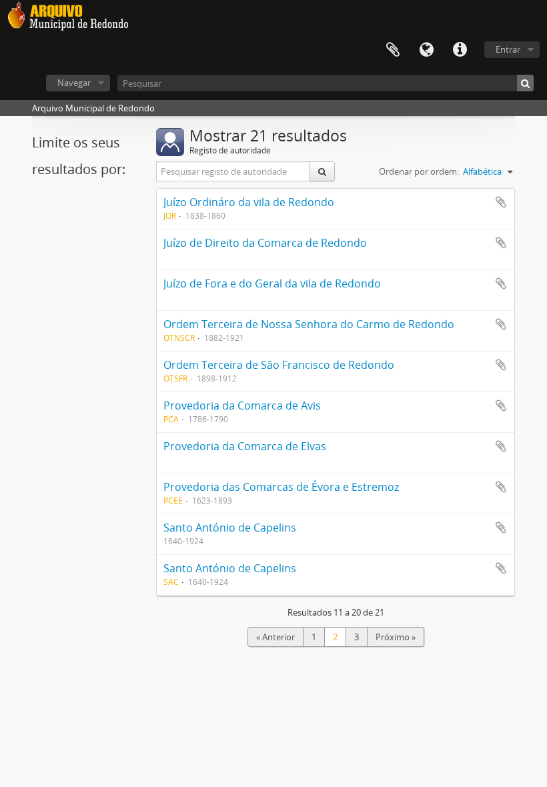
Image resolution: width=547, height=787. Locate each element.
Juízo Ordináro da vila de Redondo (248, 202)
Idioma (426, 50)
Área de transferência (393, 50)
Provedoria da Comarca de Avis (242, 405)
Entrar (508, 49)
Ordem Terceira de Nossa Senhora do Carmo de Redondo (308, 324)
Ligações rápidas (459, 50)
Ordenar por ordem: (419, 171)
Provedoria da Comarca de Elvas (244, 446)
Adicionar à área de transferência (501, 202)
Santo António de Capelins (229, 527)
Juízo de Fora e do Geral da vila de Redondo (272, 283)
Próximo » (396, 637)
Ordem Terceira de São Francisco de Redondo (278, 364)
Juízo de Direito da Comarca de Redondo (265, 242)
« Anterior (275, 637)
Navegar (74, 83)
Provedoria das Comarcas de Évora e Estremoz (281, 487)
